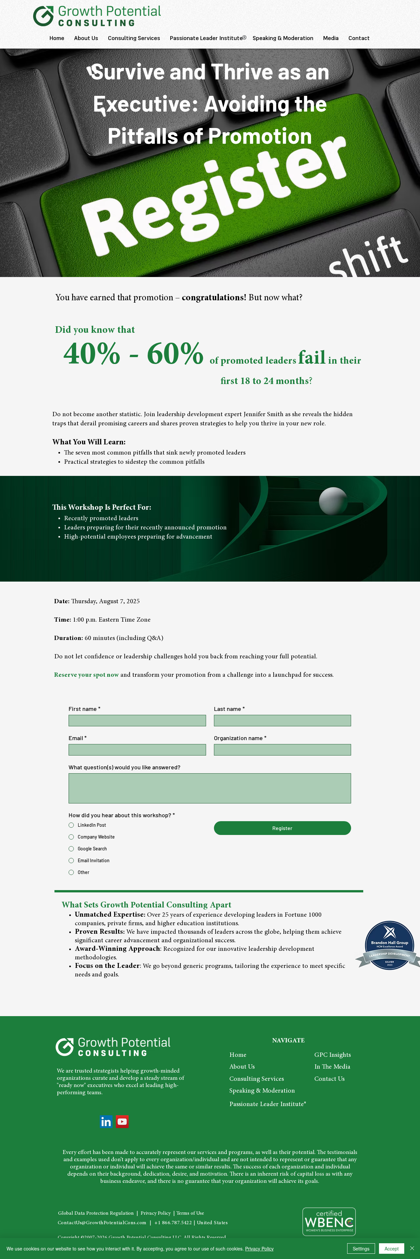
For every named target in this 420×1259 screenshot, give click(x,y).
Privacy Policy (155, 1213)
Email (78, 737)
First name (84, 708)
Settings (361, 1248)
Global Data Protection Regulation (96, 1213)
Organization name (240, 737)
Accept (392, 1248)
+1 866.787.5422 (173, 1223)
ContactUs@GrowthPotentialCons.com (102, 1223)
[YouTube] (122, 1121)
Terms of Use (190, 1213)
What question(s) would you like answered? (124, 767)
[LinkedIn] (106, 1121)
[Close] (412, 1248)
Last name (229, 708)
